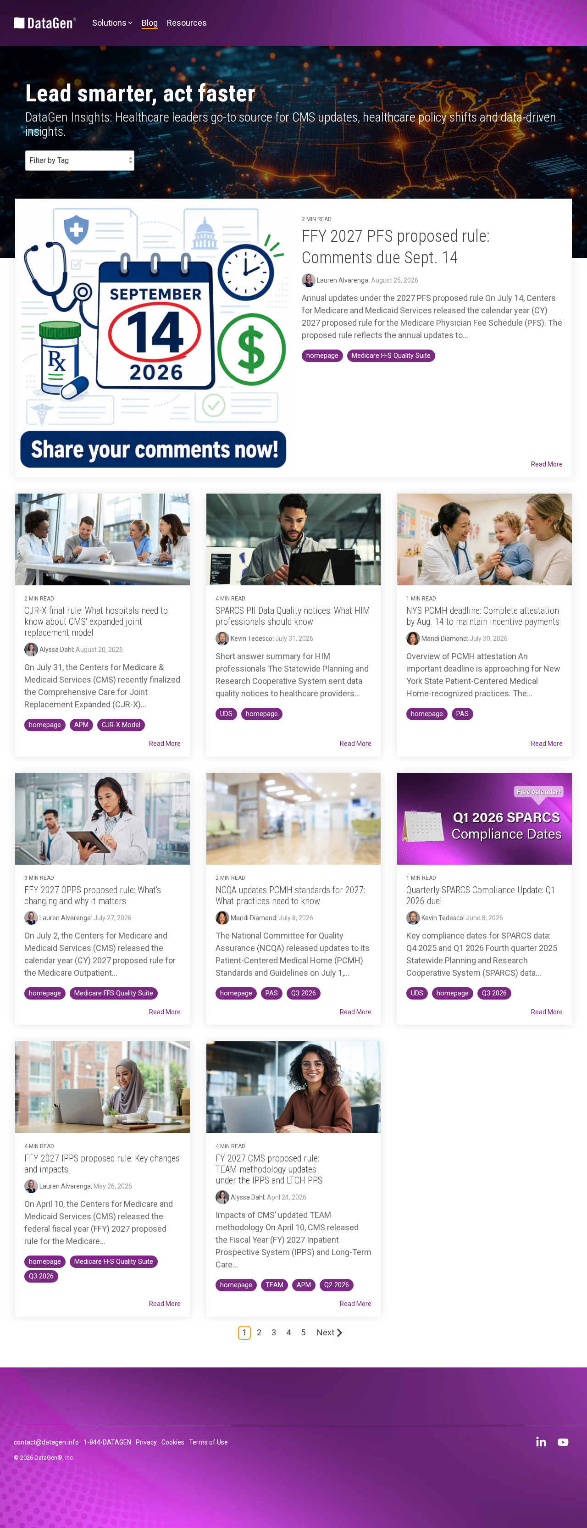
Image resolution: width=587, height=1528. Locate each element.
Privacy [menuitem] (146, 1442)
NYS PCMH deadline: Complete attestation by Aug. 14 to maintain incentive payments (482, 616)
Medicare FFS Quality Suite (391, 356)
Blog (150, 23)
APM (81, 725)
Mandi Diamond (443, 638)
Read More (547, 464)
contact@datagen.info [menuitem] (46, 1442)
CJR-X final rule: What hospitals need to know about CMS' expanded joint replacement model (96, 621)
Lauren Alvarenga (342, 280)
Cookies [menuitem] (172, 1442)
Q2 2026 (336, 1285)
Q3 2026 (303, 993)
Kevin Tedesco (250, 638)
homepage (322, 356)
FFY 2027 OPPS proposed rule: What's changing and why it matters (92, 895)
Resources (187, 23)
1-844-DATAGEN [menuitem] (107, 1442)
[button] (542, 1444)
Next (325, 1332)
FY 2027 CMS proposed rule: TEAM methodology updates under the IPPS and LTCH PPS (269, 1169)
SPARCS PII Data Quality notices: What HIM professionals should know (293, 616)
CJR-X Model (121, 725)
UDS (226, 714)
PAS (462, 714)
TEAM (274, 1285)
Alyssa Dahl (55, 649)
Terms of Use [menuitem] (208, 1442)
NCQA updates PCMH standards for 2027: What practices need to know (290, 895)
